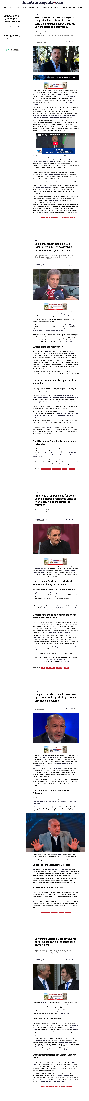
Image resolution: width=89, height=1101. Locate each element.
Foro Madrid (74, 1025)
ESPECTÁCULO (55, 7)
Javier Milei (60, 667)
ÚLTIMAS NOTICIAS (8, 7)
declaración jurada (38, 314)
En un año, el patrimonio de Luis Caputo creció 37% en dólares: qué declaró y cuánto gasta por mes (11, 37)
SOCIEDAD (32, 7)
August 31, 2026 (54, 435)
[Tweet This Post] (69, 42)
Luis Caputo (63, 314)
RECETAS (80, 7)
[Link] (72, 42)
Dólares (65, 469)
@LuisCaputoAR (52, 427)
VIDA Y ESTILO (72, 7)
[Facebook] (6, 26)
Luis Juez (47, 755)
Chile (44, 1086)
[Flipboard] (15, 26)
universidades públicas (70, 217)
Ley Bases (66, 667)
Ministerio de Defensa (58, 217)
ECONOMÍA (25, 7)
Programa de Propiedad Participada (59, 632)
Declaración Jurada (57, 469)
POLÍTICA (18, 7)
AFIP (59, 94)
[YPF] (56, 77)
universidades (46, 94)
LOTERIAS (64, 7)
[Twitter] (10, 26)
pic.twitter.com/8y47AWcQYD (56, 659)
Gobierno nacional (46, 912)
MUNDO (39, 7)
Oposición (68, 912)
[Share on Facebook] (66, 42)
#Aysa (63, 653)
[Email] (19, 26)
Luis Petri (49, 90)
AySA (43, 667)
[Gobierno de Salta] (55, 88)
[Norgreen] (12, 51)
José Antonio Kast (63, 1013)
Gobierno (44, 757)
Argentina (47, 894)
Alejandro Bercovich (46, 469)
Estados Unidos (50, 1086)
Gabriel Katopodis (41, 568)
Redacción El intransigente (41, 41)
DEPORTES (45, 7)
